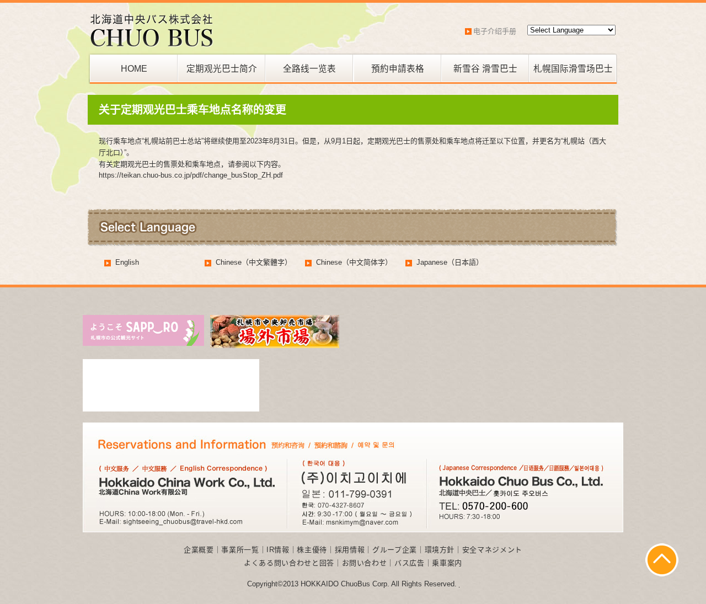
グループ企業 (394, 550)
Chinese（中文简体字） (354, 262)
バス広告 (409, 563)
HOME (134, 68)
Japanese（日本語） (449, 262)
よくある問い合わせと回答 (289, 563)
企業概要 (199, 550)
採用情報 (350, 550)
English (127, 262)
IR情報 (278, 550)
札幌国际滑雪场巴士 (573, 68)
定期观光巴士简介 (221, 68)
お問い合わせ (364, 563)
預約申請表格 (397, 68)
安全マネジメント (492, 550)
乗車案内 (447, 563)
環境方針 (440, 550)
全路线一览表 (309, 68)
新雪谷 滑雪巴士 (485, 68)
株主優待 (312, 550)
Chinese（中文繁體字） (254, 262)
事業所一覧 (240, 550)
